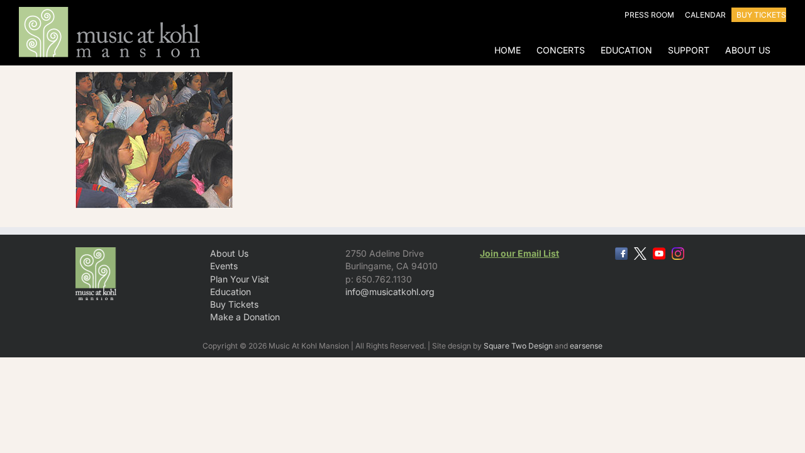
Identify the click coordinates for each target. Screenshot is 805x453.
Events (224, 265)
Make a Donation (245, 316)
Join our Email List (519, 253)
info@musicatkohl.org (390, 291)
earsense (586, 345)
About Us (229, 253)
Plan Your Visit (239, 279)
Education (230, 291)
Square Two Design (518, 345)
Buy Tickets (234, 304)
